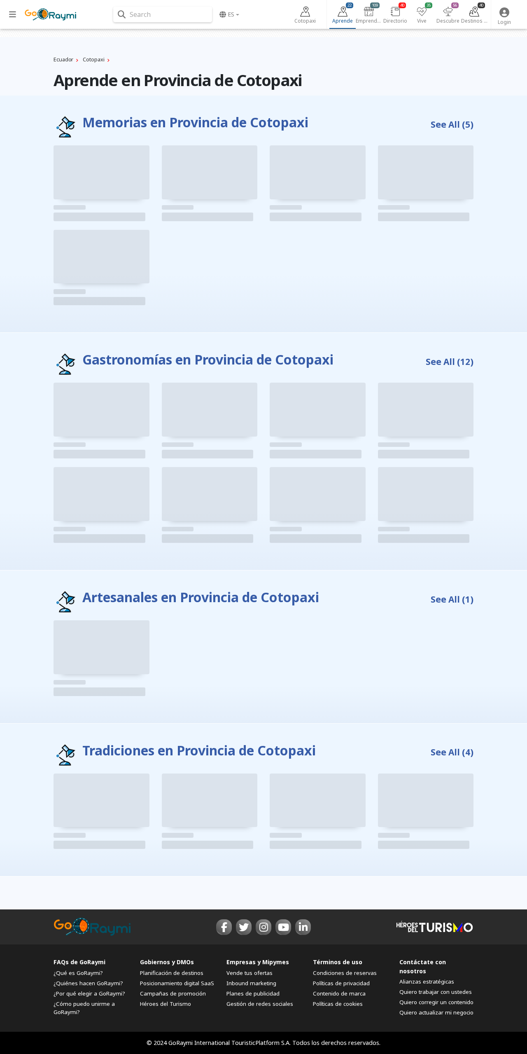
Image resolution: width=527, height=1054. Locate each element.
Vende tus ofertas (249, 973)
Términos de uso (337, 962)
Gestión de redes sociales (259, 1003)
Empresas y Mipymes (257, 962)
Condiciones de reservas (345, 973)
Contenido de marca (339, 993)
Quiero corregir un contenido (436, 1002)
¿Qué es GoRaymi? (78, 973)
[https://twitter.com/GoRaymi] (244, 927)
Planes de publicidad (253, 993)
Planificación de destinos (171, 973)
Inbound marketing (251, 983)
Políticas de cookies (338, 1003)
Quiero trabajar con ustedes (435, 992)
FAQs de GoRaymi (79, 962)
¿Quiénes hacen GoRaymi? (88, 983)
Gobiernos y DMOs (167, 962)
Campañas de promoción (173, 993)
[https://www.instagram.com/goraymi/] (263, 927)
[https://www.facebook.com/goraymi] (224, 927)
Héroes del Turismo (165, 1003)
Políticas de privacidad (341, 983)
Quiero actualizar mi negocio (436, 1012)
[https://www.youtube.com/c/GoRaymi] (283, 927)
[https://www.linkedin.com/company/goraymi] (303, 927)
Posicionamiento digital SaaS (177, 983)
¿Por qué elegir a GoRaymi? (89, 993)
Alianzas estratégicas (426, 981)
